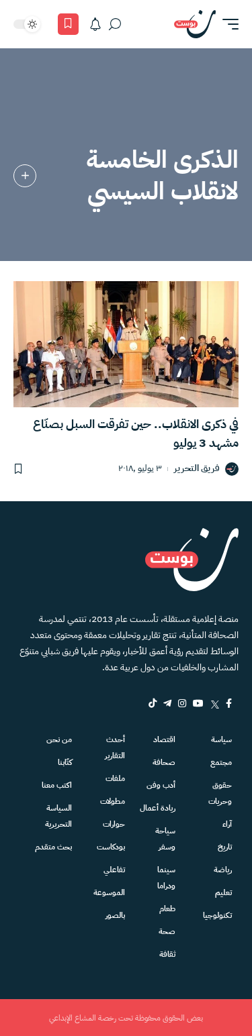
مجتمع (221, 762)
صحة (167, 931)
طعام (167, 908)
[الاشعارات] (95, 24)
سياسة (221, 739)
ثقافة (167, 954)
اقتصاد (164, 739)
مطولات (112, 801)
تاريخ (225, 847)
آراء (227, 824)
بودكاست (110, 847)
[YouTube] (198, 703)
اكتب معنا (57, 785)
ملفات (115, 778)
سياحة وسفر (165, 839)
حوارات (113, 824)
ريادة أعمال (157, 808)
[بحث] (115, 24)
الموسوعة (108, 892)
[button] (227, 24)
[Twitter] (214, 703)
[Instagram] (182, 703)
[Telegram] (167, 703)
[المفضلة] (68, 24)
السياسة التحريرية (58, 816)
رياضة (223, 870)
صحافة (164, 762)
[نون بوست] (195, 24)
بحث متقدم (53, 847)
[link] (24, 175)
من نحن (59, 739)
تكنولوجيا (217, 915)
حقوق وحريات (220, 793)
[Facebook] (229, 703)
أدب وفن (160, 785)
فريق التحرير (197, 468)
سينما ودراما (166, 878)
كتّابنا (65, 762)
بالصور (115, 915)
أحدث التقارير (114, 747)
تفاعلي (113, 870)
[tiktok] (153, 703)
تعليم (223, 892)
